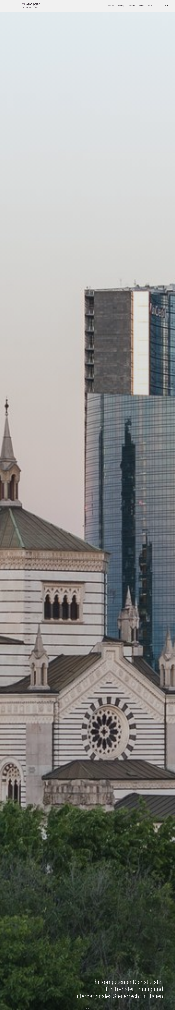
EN (166, 5)
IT (171, 5)
